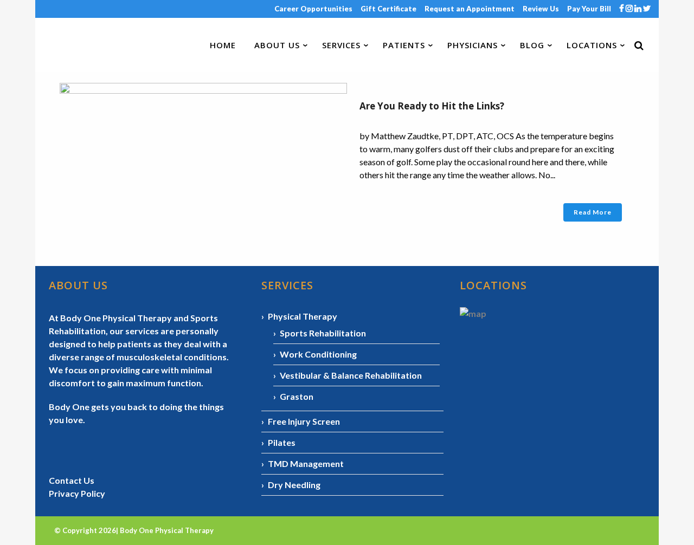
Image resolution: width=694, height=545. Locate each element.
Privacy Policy (77, 493)
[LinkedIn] (638, 8)
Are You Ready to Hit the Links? (431, 106)
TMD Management (306, 463)
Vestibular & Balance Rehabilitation (351, 375)
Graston (296, 396)
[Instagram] (630, 8)
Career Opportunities (313, 8)
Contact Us (71, 480)
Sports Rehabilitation (323, 333)
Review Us (541, 8)
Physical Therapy (302, 316)
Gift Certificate (388, 8)
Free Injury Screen (304, 421)
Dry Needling (294, 484)
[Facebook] (622, 8)
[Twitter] (647, 8)
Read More (593, 212)
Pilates (281, 442)
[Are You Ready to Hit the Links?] (203, 156)
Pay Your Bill (589, 8)
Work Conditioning (318, 354)
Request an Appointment (470, 8)
